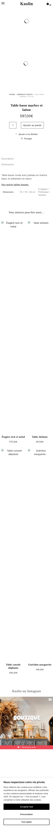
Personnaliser (26, 814)
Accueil (12, 94)
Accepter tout (26, 806)
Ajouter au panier (32, 125)
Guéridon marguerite (39, 664)
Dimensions (7, 164)
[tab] (26, 159)
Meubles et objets (24, 94)
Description (7, 158)
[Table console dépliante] (13, 554)
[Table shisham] (40, 326)
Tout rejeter (26, 822)
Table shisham (39, 436)
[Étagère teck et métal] (13, 326)
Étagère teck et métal (13, 436)
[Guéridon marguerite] (40, 554)
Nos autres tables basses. (15, 184)
